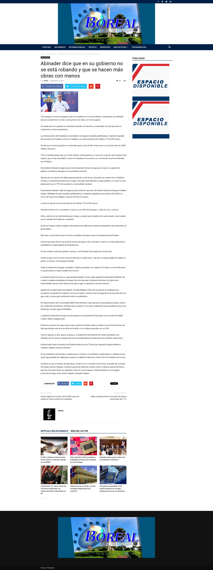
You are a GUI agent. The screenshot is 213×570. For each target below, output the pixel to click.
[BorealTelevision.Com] (106, 23)
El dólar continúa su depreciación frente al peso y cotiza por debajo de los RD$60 (53, 459)
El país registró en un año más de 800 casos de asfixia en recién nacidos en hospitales (60, 397)
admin (46, 81)
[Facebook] (158, 1)
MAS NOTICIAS (120, 47)
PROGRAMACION (139, 47)
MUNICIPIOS (105, 47)
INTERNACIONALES (77, 47)
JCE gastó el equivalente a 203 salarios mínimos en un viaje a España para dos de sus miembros (112, 488)
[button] (169, 47)
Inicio (42, 54)
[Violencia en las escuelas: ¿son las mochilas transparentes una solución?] (83, 475)
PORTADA (46, 47)
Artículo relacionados (54, 431)
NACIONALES (59, 47)
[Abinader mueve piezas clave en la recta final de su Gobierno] (113, 446)
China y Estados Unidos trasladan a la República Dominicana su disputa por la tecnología (83, 459)
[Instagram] (162, 1)
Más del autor (79, 431)
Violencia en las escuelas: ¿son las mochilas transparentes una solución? (83, 488)
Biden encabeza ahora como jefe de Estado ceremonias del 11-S (108, 397)
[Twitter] (166, 1)
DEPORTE (93, 47)
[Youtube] (170, 1)
